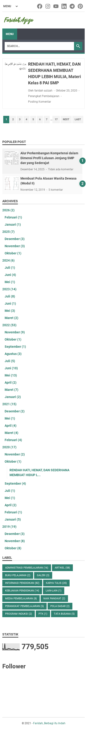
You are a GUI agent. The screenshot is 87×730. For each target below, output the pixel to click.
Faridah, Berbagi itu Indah (49, 723)
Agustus (13, 354)
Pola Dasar (60, 606)
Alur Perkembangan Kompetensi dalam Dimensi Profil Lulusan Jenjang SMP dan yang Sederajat (49, 158)
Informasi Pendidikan (22, 583)
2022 (9, 325)
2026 (8, 210)
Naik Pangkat (54, 598)
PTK (43, 613)
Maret (11, 318)
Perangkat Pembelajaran (43, 96)
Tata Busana (64, 613)
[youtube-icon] (56, 6)
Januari (13, 224)
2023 (9, 289)
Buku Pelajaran (17, 575)
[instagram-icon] (48, 6)
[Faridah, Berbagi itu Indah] (18, 20)
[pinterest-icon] (81, 6)
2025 (8, 232)
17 (56, 119)
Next (66, 119)
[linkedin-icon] (64, 6)
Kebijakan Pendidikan (22, 590)
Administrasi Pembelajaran (26, 567)
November (15, 246)
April (10, 382)
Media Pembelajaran (21, 598)
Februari (13, 217)
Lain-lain (53, 590)
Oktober (13, 253)
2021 (9, 404)
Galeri (43, 575)
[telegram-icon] (72, 6)
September (15, 346)
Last (78, 119)
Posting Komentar (39, 101)
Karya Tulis (56, 583)
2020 (9, 447)
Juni (10, 275)
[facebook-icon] (40, 6)
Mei (10, 282)
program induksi (18, 613)
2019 (9, 526)
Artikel (62, 567)
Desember (15, 239)
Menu (10, 34)
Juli (10, 267)
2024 (8, 260)
